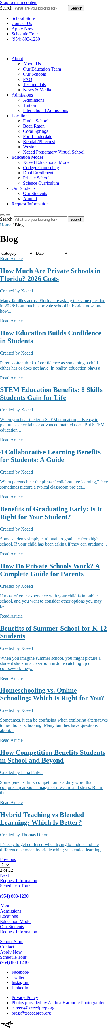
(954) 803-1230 (26, 39)
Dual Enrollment (38, 172)
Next (4, 875)
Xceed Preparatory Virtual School (53, 152)
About (17, 58)
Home (5, 224)
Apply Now (22, 28)
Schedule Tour (25, 33)
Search (6, 7)
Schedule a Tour (15, 885)
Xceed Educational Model (47, 162)
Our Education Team (42, 69)
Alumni (30, 198)
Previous (8, 859)
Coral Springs (35, 131)
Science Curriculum (41, 183)
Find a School (35, 120)
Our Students (23, 188)
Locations (20, 115)
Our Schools (34, 74)
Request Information (30, 203)
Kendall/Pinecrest (39, 141)
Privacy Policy (25, 997)
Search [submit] (76, 8)
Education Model (27, 157)
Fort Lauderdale (37, 136)
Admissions (22, 94)
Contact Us (22, 23)
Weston (30, 146)
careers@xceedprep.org (33, 1007)
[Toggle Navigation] (2, 215)
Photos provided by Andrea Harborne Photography (58, 1002)
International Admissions (45, 110)
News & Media (37, 89)
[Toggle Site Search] (8, 215)
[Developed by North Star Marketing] (7, 1026)
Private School (36, 177)
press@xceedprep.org (31, 1013)
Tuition (29, 105)
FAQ (27, 79)
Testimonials (34, 84)
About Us (32, 63)
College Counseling (41, 167)
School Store (23, 18)
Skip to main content (18, 2)
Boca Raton (34, 126)
